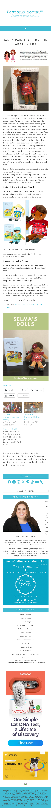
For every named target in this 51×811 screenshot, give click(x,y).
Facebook (37, 304)
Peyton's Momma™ (26, 13)
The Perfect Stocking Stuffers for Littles (32, 417)
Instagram (7, 307)
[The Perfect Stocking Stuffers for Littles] (33, 407)
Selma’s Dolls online (23, 304)
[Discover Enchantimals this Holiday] (12, 407)
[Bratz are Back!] (13, 437)
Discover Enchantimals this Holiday (11, 417)
